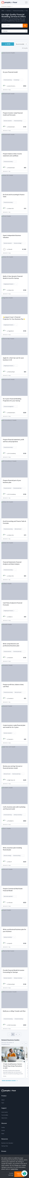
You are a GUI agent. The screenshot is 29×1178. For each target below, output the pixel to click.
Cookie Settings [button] (10, 1174)
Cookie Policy (14, 1169)
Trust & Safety (4, 1115)
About (2, 1100)
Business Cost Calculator (7, 1143)
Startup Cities (4, 1146)
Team (2, 1102)
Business (9, 10)
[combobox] (11, 26)
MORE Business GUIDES (9, 1080)
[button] (26, 2)
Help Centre (4, 1118)
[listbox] (14, 1062)
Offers (2, 10)
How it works (4, 1112)
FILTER (8, 44)
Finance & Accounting (18, 10)
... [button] (21, 79)
